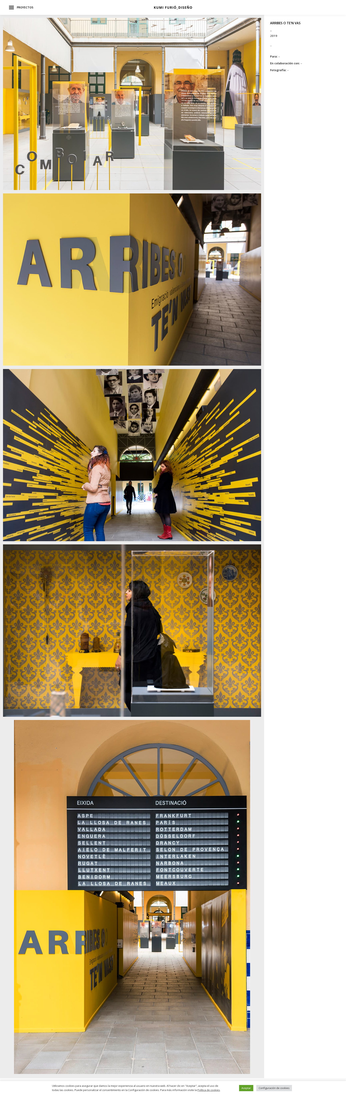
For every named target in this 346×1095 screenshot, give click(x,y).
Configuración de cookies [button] (274, 1088)
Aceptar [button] (246, 1088)
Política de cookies (208, 1090)
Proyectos (25, 7)
